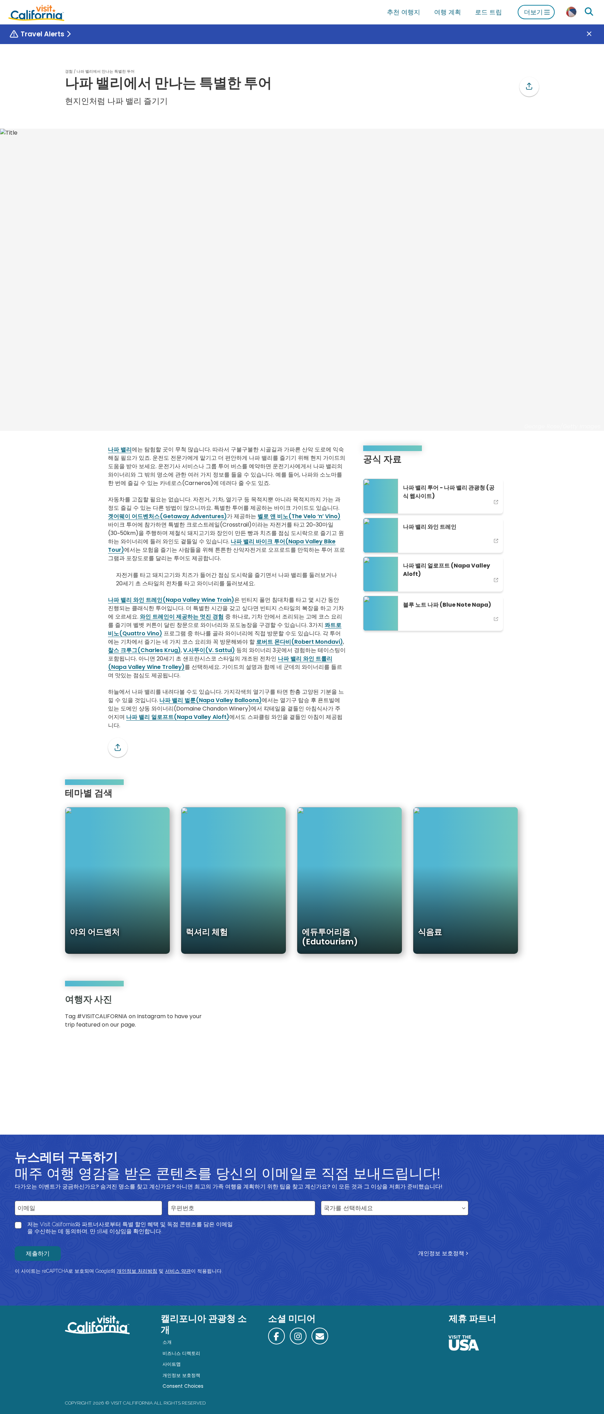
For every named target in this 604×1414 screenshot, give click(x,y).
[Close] (594, 34)
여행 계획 (447, 12)
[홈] (36, 12)
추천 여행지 (403, 12)
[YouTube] (528, 1014)
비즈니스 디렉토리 (181, 1353)
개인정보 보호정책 (441, 1253)
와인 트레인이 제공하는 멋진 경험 (182, 617)
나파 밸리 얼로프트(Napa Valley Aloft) (177, 717)
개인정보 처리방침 (137, 1271)
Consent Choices (183, 1386)
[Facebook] (276, 1336)
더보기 (533, 12)
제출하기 (38, 1253)
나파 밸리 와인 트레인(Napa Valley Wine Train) (171, 600)
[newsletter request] (319, 1336)
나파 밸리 (120, 449)
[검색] (589, 12)
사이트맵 (172, 1364)
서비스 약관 (178, 1271)
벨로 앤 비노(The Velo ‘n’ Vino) (299, 516)
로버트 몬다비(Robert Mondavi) (299, 642)
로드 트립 (488, 12)
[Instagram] (508, 1014)
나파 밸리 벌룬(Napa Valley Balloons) (210, 700)
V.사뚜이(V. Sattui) (209, 650)
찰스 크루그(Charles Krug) (144, 650)
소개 (167, 1342)
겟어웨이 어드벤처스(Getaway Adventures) (167, 516)
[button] (529, 87)
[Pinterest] (519, 1014)
